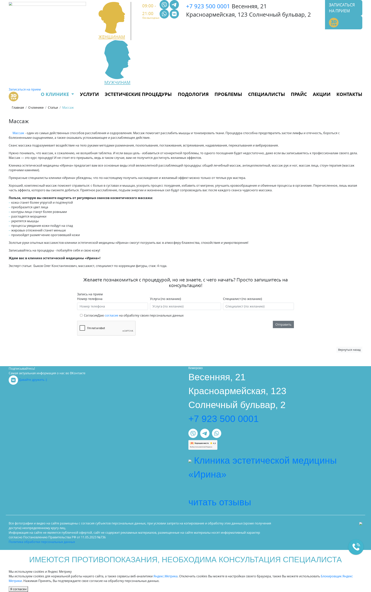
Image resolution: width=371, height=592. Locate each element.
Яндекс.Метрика (165, 576)
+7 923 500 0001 (208, 6)
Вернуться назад (349, 349)
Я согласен (18, 589)
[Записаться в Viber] (165, 4)
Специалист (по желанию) (242, 299)
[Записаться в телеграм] (174, 4)
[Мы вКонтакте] (174, 13)
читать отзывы (219, 502)
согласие (111, 315)
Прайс (299, 94)
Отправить (283, 324)
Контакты (349, 94)
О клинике (55, 94)
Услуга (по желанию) (165, 299)
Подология (193, 94)
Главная (18, 107)
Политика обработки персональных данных (42, 542)
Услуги (89, 94)
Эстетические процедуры (138, 94)
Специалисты (266, 94)
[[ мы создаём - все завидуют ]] (360, 523)
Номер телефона (89, 299)
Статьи (53, 107)
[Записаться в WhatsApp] (165, 13)
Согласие (91, 315)
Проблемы (228, 94)
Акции (322, 94)
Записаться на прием (342, 8)
